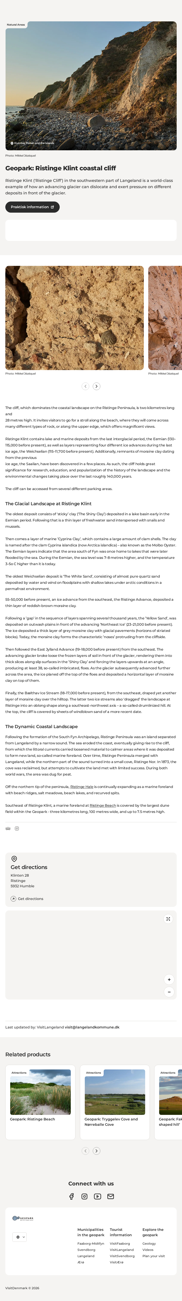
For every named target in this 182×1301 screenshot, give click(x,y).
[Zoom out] (169, 992)
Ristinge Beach (103, 805)
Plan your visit (153, 1256)
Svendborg (86, 1250)
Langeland (86, 1256)
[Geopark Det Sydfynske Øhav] (22, 1218)
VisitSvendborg (122, 1256)
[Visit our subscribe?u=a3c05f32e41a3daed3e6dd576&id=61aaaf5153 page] (111, 1196)
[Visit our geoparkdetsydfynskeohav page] (71, 1196)
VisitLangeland (122, 1250)
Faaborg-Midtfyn (90, 1244)
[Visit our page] (84, 1196)
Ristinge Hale (81, 787)
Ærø (80, 1262)
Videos (147, 1250)
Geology (149, 1244)
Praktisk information (30, 207)
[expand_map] (168, 919)
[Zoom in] (169, 979)
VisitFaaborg (120, 1244)
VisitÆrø (116, 1262)
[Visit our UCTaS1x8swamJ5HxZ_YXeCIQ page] (97, 1196)
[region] (91, 955)
